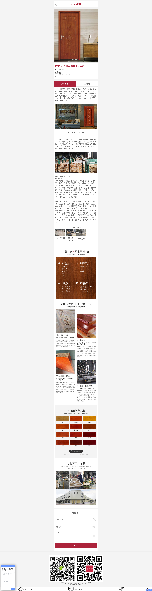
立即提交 (76, 546)
